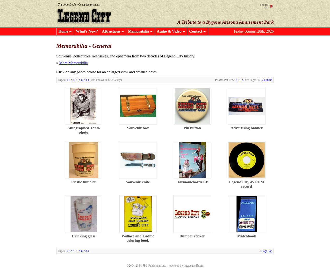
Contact (195, 31)
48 (267, 80)
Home (63, 31)
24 (263, 80)
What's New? (87, 31)
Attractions (111, 31)
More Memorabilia (73, 63)
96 (270, 80)
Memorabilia (138, 31)
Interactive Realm (193, 265)
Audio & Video (169, 31)
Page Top (267, 251)
